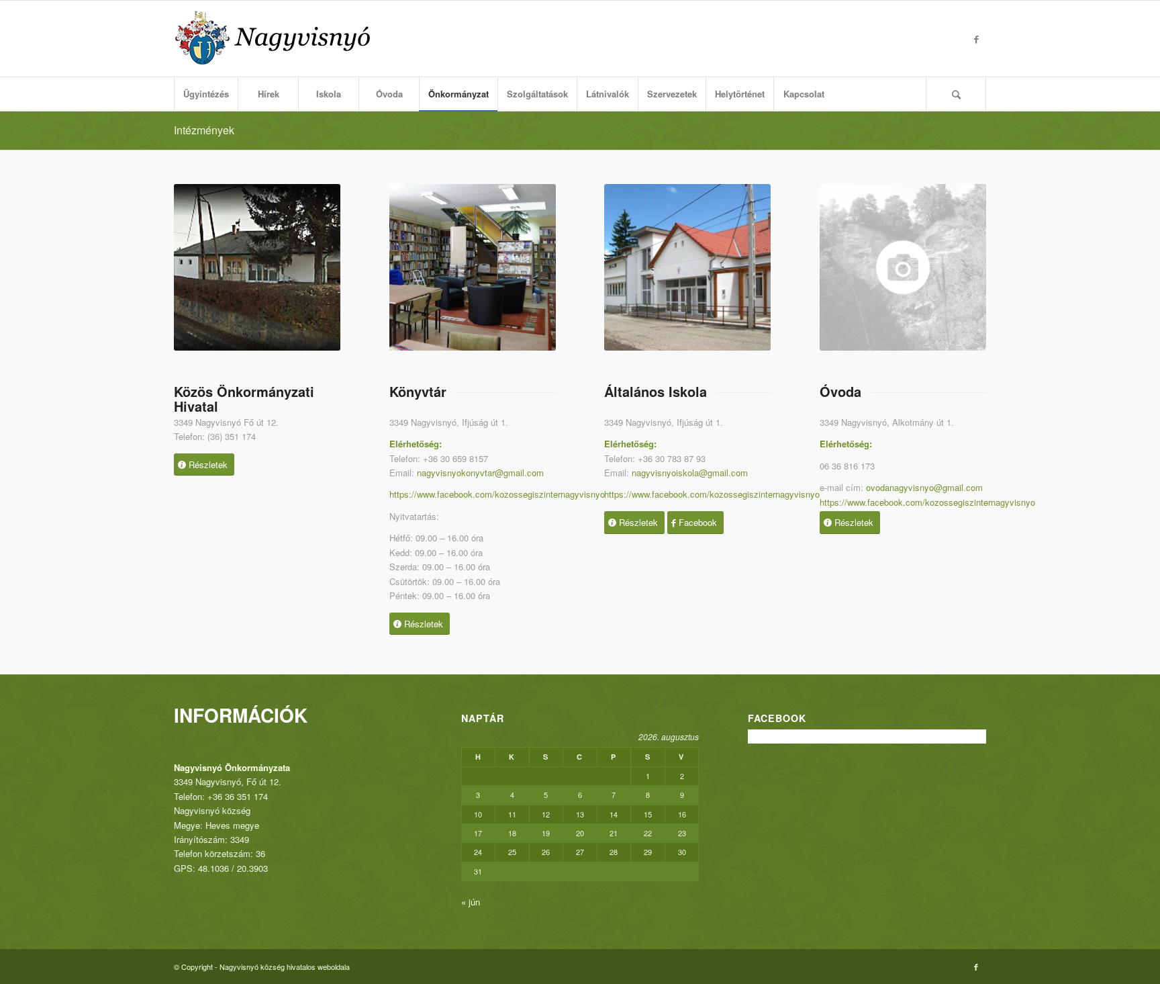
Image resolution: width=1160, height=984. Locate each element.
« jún (470, 901)
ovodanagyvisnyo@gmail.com (924, 487)
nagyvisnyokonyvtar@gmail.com (480, 472)
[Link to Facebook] (976, 39)
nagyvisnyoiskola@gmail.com (690, 472)
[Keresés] (956, 94)
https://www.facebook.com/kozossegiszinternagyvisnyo (497, 494)
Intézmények (204, 130)
